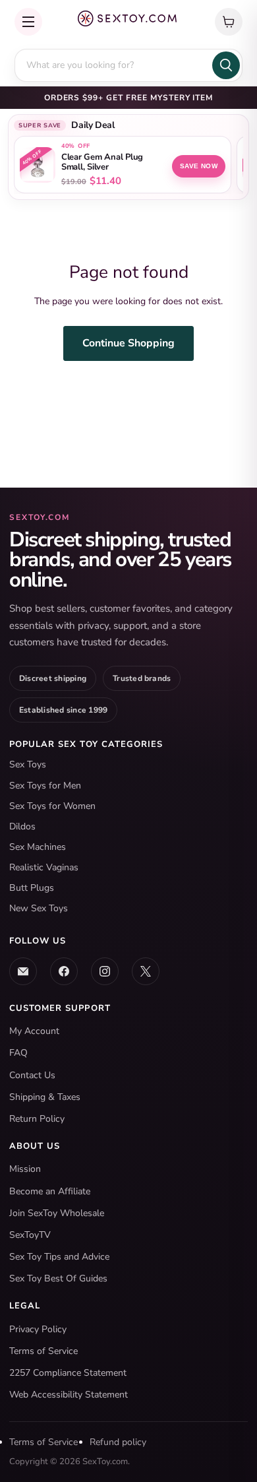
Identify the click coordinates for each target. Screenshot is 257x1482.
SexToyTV (30, 1235)
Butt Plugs (31, 888)
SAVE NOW (198, 166)
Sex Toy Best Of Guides (58, 1278)
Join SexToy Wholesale (56, 1213)
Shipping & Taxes (44, 1097)
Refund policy (118, 1442)
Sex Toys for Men (45, 785)
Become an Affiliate (49, 1191)
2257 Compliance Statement (68, 1373)
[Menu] (28, 22)
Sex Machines (37, 847)
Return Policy (37, 1118)
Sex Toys (27, 764)
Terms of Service (43, 1351)
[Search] (226, 65)
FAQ (18, 1053)
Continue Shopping (128, 343)
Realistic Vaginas (43, 867)
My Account (34, 1031)
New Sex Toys (38, 908)
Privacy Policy (38, 1329)
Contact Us (32, 1075)
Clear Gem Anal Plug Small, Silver (102, 162)
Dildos (22, 826)
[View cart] (229, 22)
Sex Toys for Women (52, 806)
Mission (25, 1169)
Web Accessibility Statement (68, 1394)
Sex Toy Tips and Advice (59, 1256)
